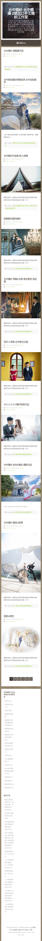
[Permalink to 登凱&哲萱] (21, 639)
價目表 (15, 143)
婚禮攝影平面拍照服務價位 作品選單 (8, 722)
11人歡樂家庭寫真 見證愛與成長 (8, 906)
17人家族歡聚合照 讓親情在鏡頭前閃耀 (8, 882)
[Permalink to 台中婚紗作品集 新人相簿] (21, 179)
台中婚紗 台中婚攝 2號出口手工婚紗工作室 (21, 13)
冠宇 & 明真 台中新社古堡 (16, 341)
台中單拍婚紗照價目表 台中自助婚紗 (20, 81)
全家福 (6, 710)
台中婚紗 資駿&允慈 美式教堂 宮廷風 (20, 280)
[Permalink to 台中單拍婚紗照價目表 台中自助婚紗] (21, 111)
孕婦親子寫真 (8, 749)
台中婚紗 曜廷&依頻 (13, 522)
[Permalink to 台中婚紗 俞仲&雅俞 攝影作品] (21, 488)
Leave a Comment (10, 56)
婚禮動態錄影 (8, 714)
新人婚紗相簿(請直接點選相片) (22, 268)
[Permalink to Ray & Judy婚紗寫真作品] (21, 428)
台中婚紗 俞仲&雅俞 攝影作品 (18, 464)
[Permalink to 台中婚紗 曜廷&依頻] (21, 563)
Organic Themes (26, 932)
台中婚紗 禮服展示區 (13, 50)
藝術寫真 (7, 787)
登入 (23, 935)
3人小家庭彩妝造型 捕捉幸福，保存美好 (9, 862)
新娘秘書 (7, 777)
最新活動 (7, 780)
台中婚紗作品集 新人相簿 (16, 155)
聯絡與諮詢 (8, 784)
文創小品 (7, 765)
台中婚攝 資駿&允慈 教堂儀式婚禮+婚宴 (9, 824)
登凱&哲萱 (9, 616)
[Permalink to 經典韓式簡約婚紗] (21, 242)
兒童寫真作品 (8, 704)
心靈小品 (7, 755)
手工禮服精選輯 (18, 67)
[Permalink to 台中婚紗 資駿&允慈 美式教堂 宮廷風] (21, 305)
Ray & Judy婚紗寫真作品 (16, 404)
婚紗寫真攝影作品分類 (20, 206)
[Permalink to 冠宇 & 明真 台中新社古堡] (21, 366)
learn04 (20, 54)
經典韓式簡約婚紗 (12, 218)
